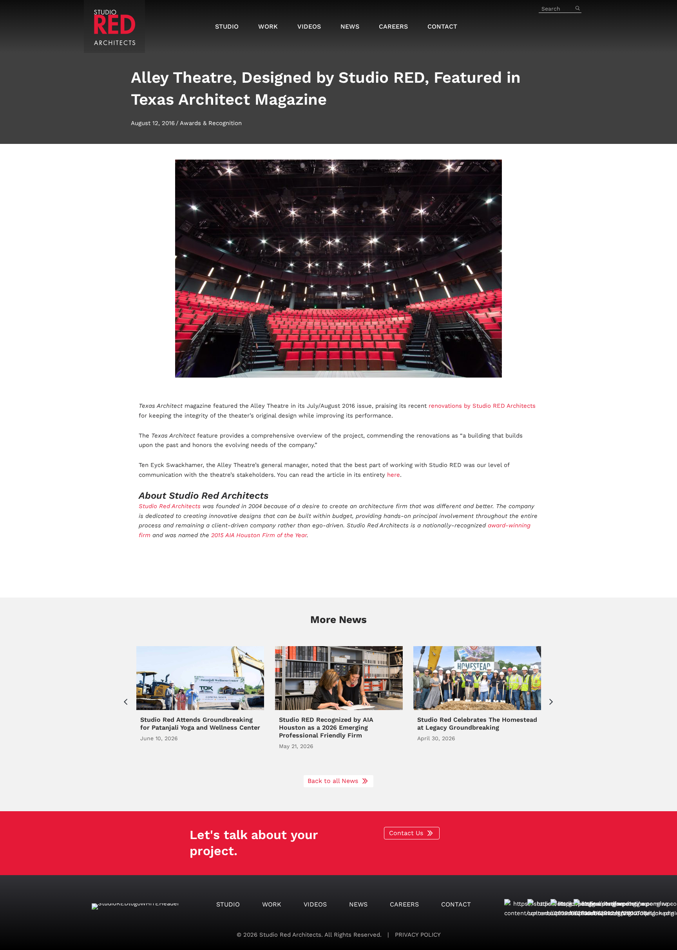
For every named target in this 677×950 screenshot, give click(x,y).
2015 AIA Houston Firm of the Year (258, 535)
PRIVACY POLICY (417, 934)
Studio (228, 904)
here (393, 474)
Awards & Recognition (211, 123)
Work (271, 904)
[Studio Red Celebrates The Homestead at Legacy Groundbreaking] (477, 706)
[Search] (577, 9)
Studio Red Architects (170, 506)
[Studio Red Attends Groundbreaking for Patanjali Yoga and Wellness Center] (200, 706)
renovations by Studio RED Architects (482, 405)
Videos (315, 904)
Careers (404, 904)
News (358, 904)
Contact (456, 904)
